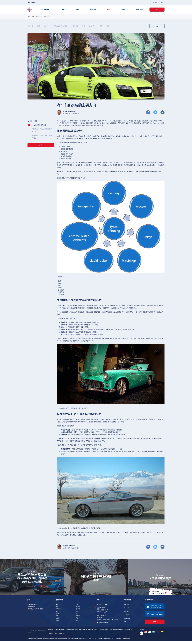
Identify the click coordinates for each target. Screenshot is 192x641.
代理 (38, 26)
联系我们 (139, 9)
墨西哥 (78, 606)
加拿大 (78, 615)
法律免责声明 (31, 638)
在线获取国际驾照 (32, 604)
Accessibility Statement (116, 629)
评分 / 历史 (92, 26)
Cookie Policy (83, 629)
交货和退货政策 (128, 629)
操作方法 (47, 26)
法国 (77, 611)
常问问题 (93, 9)
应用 (157, 9)
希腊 (57, 615)
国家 (63, 9)
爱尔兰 (58, 611)
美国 (57, 604)
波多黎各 (58, 618)
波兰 (77, 620)
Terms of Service (59, 629)
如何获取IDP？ (45, 9)
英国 (57, 606)
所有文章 (30, 26)
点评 (101, 26)
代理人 (123, 9)
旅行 (108, 26)
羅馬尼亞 (58, 609)
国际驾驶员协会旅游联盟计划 (35, 609)
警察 (83, 26)
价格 (77, 9)
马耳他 (58, 620)
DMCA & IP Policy (103, 629)
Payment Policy (92, 629)
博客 (108, 9)
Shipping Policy (53, 633)
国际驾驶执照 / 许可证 (60, 26)
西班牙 (78, 604)
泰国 (77, 613)
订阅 (157, 26)
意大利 (78, 609)
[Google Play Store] (155, 614)
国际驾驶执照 (32, 2)
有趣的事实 (74, 26)
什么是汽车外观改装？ (40, 125)
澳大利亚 (58, 613)
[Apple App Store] (155, 606)
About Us (50, 629)
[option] (32, 577)
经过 (69, 111)
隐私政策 (61, 633)
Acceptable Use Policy (72, 629)
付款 (154, 622)
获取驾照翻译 (31, 606)
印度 (77, 618)
